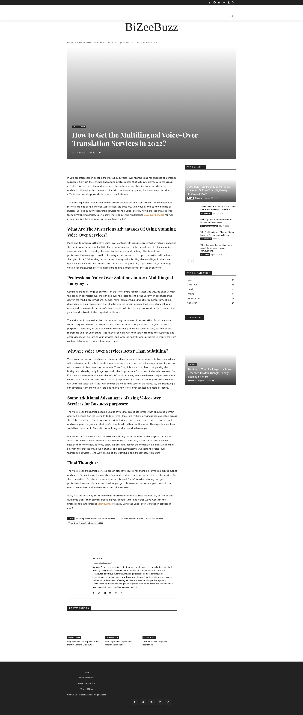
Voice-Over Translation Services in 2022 (85, 523)
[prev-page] (187, 261)
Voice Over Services (154, 518)
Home (70, 42)
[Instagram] (214, 2)
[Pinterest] (224, 2)
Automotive (206, 213)
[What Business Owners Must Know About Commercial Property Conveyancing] (191, 248)
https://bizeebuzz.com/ (102, 563)
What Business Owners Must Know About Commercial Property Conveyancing (216, 248)
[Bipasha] (80, 575)
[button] (232, 17)
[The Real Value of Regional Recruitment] (160, 627)
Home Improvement (209, 226)
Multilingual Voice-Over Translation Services (95, 518)
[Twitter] (233, 2)
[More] (147, 168)
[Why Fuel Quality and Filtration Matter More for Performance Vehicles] (191, 235)
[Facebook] (209, 2)
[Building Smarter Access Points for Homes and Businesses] (191, 222)
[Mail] (110, 592)
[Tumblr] (228, 2)
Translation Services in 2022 (130, 518)
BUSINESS (205, 254)
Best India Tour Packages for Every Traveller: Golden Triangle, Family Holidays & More (208, 190)
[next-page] (192, 261)
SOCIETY (78, 42)
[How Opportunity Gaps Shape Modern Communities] (122, 627)
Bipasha (97, 558)
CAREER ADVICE (91, 42)
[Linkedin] (219, 2)
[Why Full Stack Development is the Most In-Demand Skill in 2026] (84, 627)
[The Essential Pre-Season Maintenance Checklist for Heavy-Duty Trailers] (191, 209)
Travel (190, 198)
